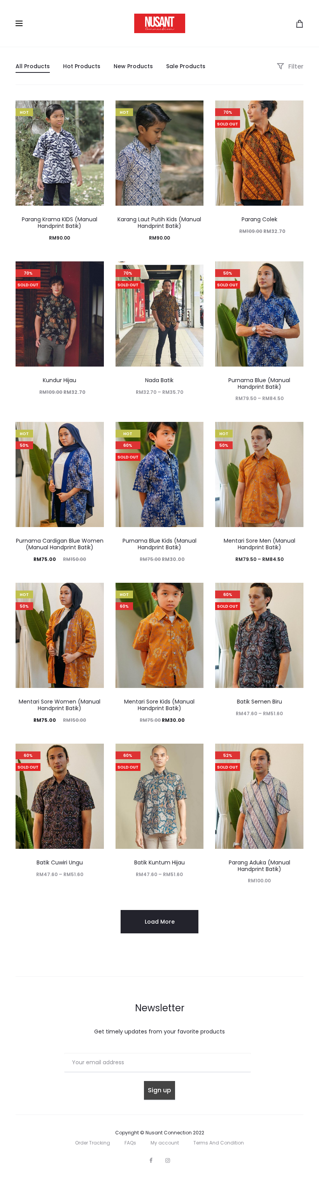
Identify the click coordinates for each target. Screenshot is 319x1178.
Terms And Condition (218, 1142)
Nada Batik (159, 380)
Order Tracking (92, 1142)
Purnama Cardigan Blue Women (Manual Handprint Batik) (59, 544)
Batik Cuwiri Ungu (60, 862)
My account (165, 1142)
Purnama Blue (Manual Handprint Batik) (259, 383)
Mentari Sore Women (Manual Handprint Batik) (59, 705)
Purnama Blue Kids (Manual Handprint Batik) (159, 544)
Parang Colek (259, 219)
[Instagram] (167, 1160)
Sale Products (185, 66)
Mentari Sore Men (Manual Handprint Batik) (259, 544)
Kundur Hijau (59, 380)
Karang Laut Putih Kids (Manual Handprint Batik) (159, 222)
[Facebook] (150, 1160)
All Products (33, 66)
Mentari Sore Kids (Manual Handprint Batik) (159, 705)
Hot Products (81, 66)
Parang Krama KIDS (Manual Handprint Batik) (59, 222)
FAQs (130, 1142)
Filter (295, 66)
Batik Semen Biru (259, 701)
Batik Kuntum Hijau (159, 862)
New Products (133, 66)
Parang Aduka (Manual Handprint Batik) (259, 866)
